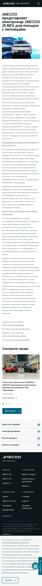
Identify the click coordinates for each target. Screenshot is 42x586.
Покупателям (28, 470)
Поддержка (7, 505)
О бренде (26, 496)
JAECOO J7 (6, 483)
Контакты (7, 516)
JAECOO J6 (6, 474)
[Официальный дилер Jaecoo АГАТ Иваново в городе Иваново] (8, 3)
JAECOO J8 (6, 479)
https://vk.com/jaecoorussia (17, 340)
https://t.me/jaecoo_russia (14, 336)
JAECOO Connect (9, 501)
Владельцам (8, 492)
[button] (3, 403)
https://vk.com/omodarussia (17, 329)
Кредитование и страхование (28, 480)
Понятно (8, 580)
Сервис (5, 496)
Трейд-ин (25, 486)
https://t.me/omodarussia (13, 325)
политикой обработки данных (15, 543)
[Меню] (38, 3)
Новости (25, 501)
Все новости (10, 411)
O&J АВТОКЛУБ (8, 510)
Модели (6, 470)
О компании (28, 492)
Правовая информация (27, 507)
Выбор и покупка (28, 474)
